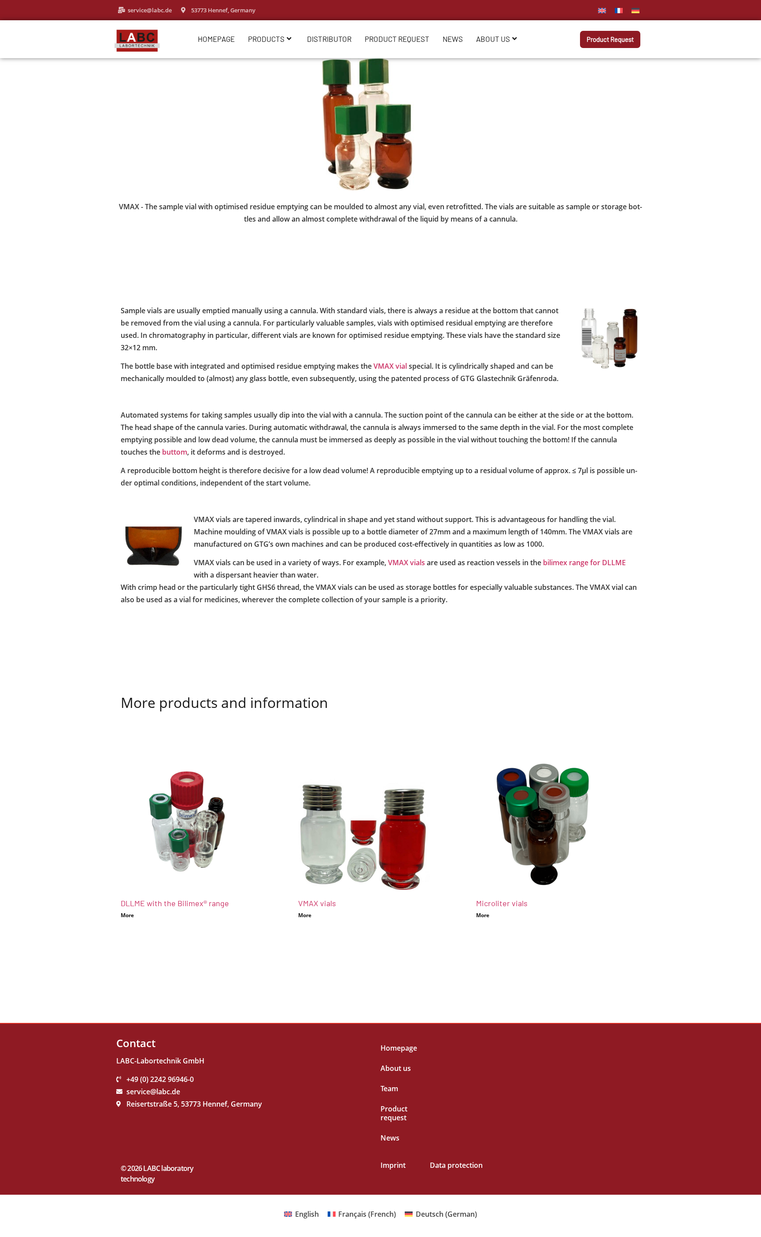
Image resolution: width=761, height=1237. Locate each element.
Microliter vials (502, 903)
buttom (174, 452)
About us (493, 38)
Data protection (456, 1165)
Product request (397, 38)
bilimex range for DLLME (584, 562)
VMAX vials (406, 562)
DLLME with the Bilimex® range (175, 903)
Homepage (216, 38)
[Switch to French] (618, 10)
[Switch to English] (602, 10)
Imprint (393, 1165)
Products (266, 38)
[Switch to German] (635, 10)
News (453, 38)
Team (389, 1088)
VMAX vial (390, 366)
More (127, 915)
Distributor (329, 38)
